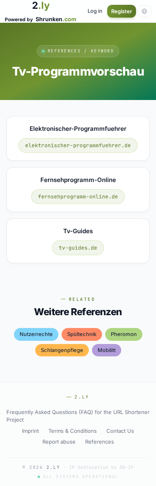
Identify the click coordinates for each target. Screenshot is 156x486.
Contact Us (120, 431)
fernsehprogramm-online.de (78, 196)
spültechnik (81, 334)
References (99, 441)
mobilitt (107, 350)
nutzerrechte (36, 334)
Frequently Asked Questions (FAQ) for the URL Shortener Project (78, 416)
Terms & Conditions (72, 431)
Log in (95, 11)
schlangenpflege (62, 350)
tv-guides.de (78, 247)
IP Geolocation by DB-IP (101, 467)
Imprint (30, 431)
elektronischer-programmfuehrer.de (78, 145)
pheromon (124, 334)
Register (121, 11)
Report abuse (59, 441)
